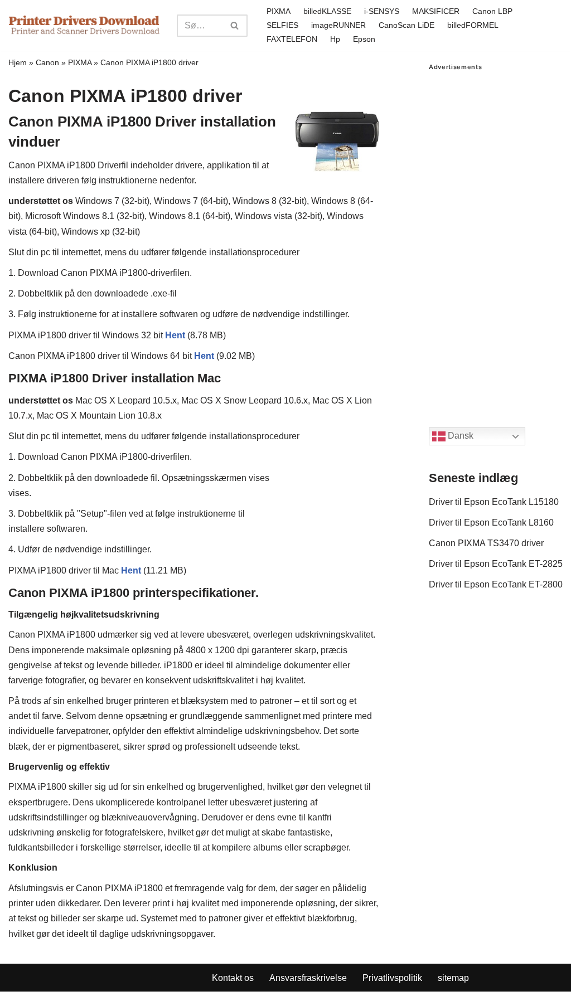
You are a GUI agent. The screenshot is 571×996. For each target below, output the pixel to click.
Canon (47, 62)
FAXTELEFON (292, 39)
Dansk (459, 435)
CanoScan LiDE (406, 25)
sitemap (453, 978)
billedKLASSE (327, 11)
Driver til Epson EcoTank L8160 (491, 522)
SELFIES (282, 25)
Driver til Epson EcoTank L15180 (494, 502)
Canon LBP (492, 11)
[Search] (235, 25)
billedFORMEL (473, 25)
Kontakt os (233, 978)
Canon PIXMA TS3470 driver (486, 543)
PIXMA (279, 11)
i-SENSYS (381, 11)
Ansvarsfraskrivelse (308, 978)
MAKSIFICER (435, 11)
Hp (335, 39)
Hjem (17, 62)
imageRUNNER (338, 25)
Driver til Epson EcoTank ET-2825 (496, 564)
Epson (364, 39)
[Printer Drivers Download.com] (84, 25)
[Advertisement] (496, 238)
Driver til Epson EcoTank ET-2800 (496, 584)
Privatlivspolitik (392, 978)
